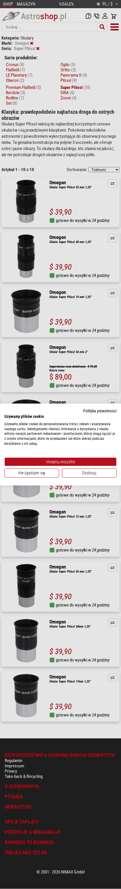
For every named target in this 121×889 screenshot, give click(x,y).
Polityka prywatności (100, 411)
